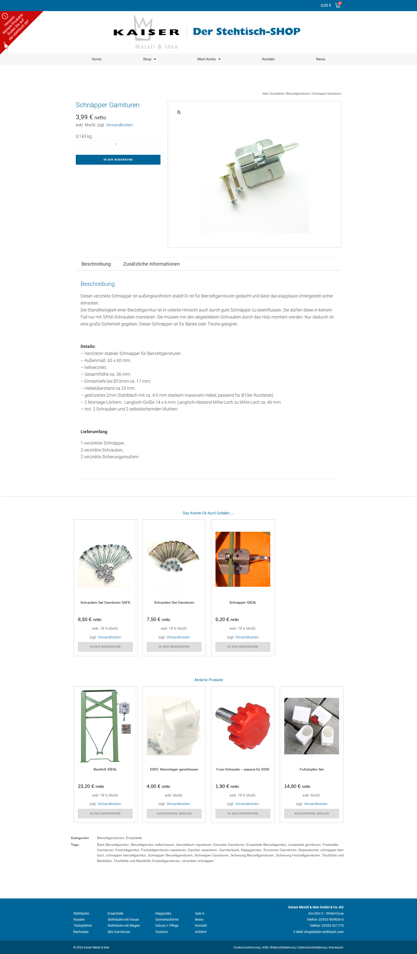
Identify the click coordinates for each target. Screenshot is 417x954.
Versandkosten (119, 124)
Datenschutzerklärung (312, 947)
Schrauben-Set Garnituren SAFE (105, 602)
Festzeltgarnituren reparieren (163, 850)
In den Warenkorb (118, 159)
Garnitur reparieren (202, 850)
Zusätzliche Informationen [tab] (151, 264)
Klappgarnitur (251, 850)
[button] (179, 112)
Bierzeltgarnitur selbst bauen (152, 845)
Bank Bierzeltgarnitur (113, 845)
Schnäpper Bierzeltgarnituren (170, 855)
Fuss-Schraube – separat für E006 (242, 769)
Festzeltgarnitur (127, 850)
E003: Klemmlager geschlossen (174, 769)
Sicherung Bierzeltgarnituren (252, 855)
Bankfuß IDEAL (105, 769)
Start (265, 93)
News (320, 59)
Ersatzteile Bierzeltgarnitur (266, 845)
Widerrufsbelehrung (283, 947)
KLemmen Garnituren (280, 850)
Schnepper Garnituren (212, 855)
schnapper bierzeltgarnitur (126, 855)
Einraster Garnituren (228, 845)
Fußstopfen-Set (312, 769)
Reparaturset (309, 850)
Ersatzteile (277, 93)
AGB (265, 947)
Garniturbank (229, 850)
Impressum (336, 947)
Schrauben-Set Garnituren (174, 602)
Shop (147, 59)
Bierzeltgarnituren (298, 93)
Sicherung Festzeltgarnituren (298, 855)
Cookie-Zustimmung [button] (247, 947)
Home (97, 59)
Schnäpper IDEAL (243, 602)
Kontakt (268, 59)
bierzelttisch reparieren (193, 845)
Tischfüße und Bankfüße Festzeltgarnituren (147, 861)
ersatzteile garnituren (304, 845)
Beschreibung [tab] (96, 264)
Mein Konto (206, 59)
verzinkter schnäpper (198, 861)
